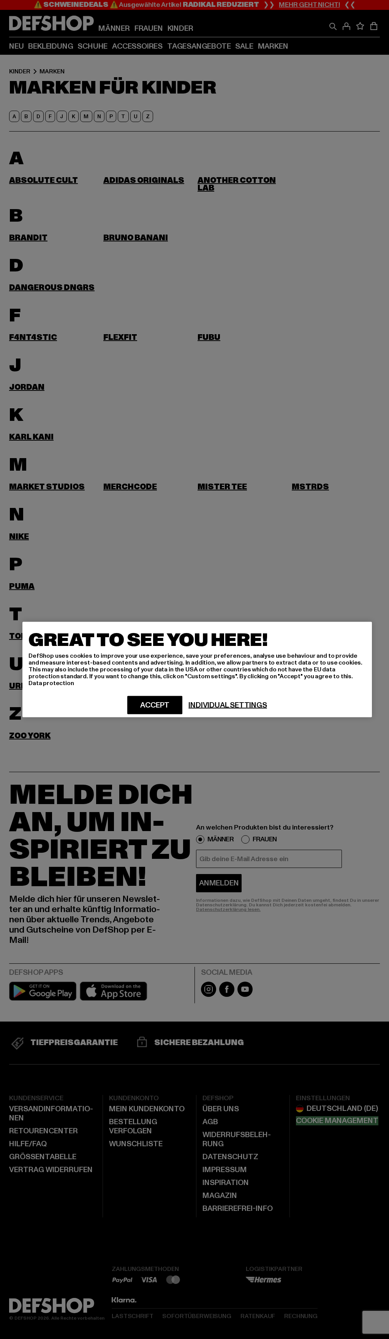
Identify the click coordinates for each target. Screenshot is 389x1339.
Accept (154, 705)
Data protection (51, 683)
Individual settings (227, 705)
